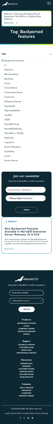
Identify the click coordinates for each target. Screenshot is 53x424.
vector (7, 156)
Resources (26, 360)
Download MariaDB (26, 331)
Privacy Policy (16, 413)
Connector (9, 97)
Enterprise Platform (26, 323)
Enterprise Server (12, 101)
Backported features (14, 60)
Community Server (13, 92)
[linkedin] (28, 418)
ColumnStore (10, 88)
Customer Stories (26, 369)
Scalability (9, 151)
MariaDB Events (26, 372)
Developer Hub (26, 377)
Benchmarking (11, 74)
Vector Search (11, 160)
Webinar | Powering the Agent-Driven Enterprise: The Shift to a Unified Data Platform (22, 16)
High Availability (12, 110)
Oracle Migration (12, 147)
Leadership (26, 393)
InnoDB (7, 115)
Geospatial (9, 106)
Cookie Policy (28, 413)
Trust (37, 413)
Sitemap (44, 413)
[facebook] (20, 418)
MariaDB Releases (13, 128)
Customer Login (26, 347)
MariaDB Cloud (11, 124)
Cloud (7, 83)
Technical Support (26, 345)
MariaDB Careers (26, 396)
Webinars (26, 366)
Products (26, 319)
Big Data (8, 78)
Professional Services (26, 353)
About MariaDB (26, 388)
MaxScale (9, 137)
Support (27, 341)
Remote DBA (26, 350)
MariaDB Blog (26, 363)
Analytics (8, 69)
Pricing (26, 334)
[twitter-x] (24, 418)
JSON (7, 119)
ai (5, 65)
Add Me (27, 210)
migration (9, 142)
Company (26, 384)
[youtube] (32, 418)
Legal (7, 413)
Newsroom (26, 390)
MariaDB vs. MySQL (14, 133)
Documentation (26, 374)
